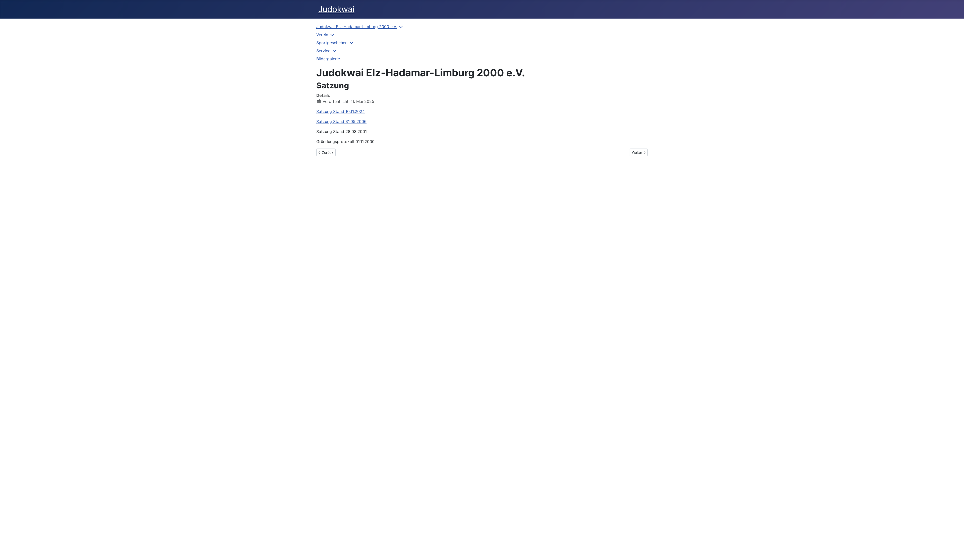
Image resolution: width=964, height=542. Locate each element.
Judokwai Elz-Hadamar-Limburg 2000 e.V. (356, 26)
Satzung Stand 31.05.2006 (341, 121)
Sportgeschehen (331, 42)
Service (323, 50)
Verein (322, 34)
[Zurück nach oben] (955, 532)
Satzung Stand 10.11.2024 (340, 111)
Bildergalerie (328, 58)
